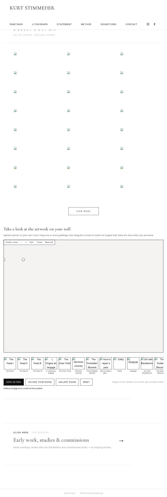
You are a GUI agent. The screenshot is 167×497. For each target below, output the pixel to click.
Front (39, 242)
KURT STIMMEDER (32, 8)
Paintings (16, 24)
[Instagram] (148, 24)
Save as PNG (13, 382)
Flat (31, 242)
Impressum (69, 493)
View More (83, 211)
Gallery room (67, 382)
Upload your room (40, 382)
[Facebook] (154, 24)
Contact (131, 24)
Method (86, 24)
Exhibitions (109, 24)
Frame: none (12, 242)
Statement (64, 24)
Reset (86, 382)
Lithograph (40, 24)
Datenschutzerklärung (91, 493)
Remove (49, 242)
